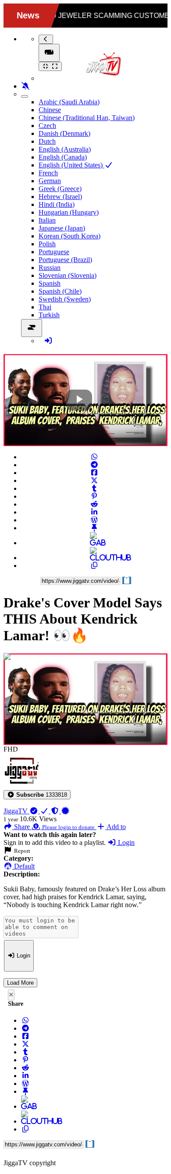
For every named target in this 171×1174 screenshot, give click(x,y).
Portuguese (54, 251)
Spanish (50, 283)
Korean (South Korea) (69, 236)
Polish (47, 244)
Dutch (47, 141)
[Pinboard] (94, 528)
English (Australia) (65, 149)
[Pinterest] (94, 496)
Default (23, 866)
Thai (45, 307)
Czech (47, 125)
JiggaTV (16, 811)
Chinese (50, 109)
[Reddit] (94, 504)
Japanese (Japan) (62, 228)
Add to (115, 826)
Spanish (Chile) (60, 291)
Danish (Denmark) (64, 133)
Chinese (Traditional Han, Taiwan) (87, 117)
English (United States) (71, 165)
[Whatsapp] (94, 457)
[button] (37, 794)
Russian (50, 267)
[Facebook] (94, 472)
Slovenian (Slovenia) (67, 275)
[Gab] (94, 542)
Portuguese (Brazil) (65, 259)
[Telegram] (94, 464)
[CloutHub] (94, 557)
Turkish (49, 315)
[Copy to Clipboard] (94, 565)
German (50, 180)
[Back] (46, 39)
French (48, 173)
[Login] (48, 340)
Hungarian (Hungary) (69, 212)
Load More (20, 982)
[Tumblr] (94, 488)
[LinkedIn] (94, 512)
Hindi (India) (57, 204)
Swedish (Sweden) (65, 299)
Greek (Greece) (60, 188)
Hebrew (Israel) (60, 196)
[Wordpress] (94, 520)
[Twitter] (94, 480)
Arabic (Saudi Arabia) (69, 102)
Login (125, 842)
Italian (47, 220)
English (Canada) (63, 157)
